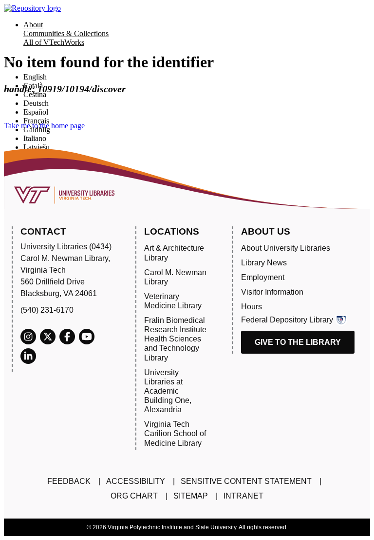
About (33, 24)
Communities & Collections (66, 33)
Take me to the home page (44, 125)
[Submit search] (11, 61)
